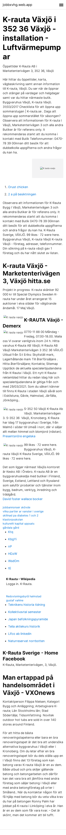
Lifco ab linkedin (19, 633)
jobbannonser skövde (16, 507)
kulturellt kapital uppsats (18, 523)
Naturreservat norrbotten (26, 641)
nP (10, 546)
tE (9, 568)
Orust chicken (18, 187)
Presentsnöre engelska (19, 436)
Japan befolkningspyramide (28, 619)
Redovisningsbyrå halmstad (23, 596)
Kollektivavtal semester (24, 612)
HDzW (12, 553)
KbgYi (12, 539)
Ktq (10, 532)
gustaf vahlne (14, 600)
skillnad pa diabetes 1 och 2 (20, 515)
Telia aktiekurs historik (24, 626)
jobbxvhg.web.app (17, 4)
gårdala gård (11, 527)
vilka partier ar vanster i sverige (23, 511)
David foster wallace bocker (23, 499)
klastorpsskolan (13, 519)
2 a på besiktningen (22, 194)
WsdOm (13, 561)
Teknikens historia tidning (26, 604)
